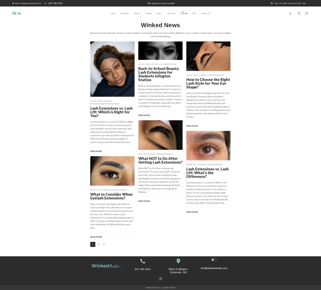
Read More (96, 151)
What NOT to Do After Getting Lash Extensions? (160, 160)
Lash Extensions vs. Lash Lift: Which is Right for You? (111, 112)
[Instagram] (160, 278)
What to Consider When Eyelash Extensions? (111, 196)
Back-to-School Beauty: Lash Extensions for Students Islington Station (159, 74)
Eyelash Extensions (98, 104)
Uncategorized (113, 104)
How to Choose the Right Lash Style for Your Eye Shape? (208, 83)
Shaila (108, 101)
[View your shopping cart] (299, 13)
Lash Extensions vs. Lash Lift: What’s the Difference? (207, 173)
